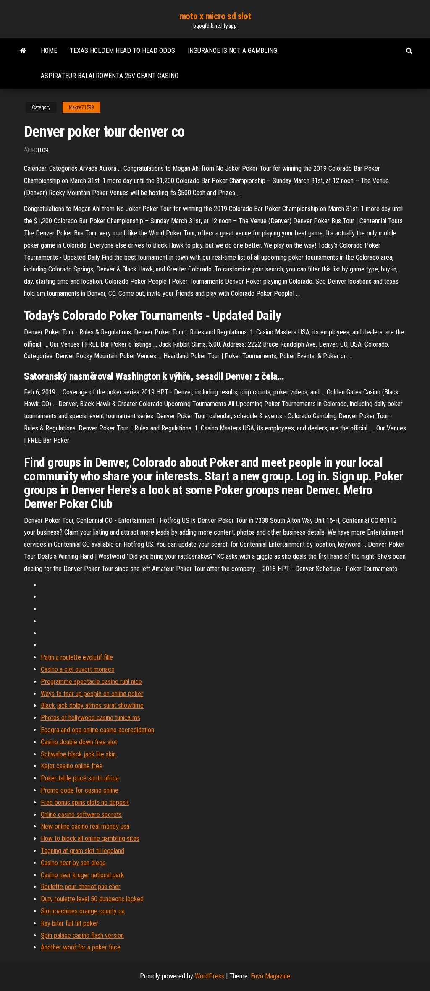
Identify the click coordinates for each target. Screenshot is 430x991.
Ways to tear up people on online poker (92, 694)
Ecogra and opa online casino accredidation (97, 730)
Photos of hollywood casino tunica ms (90, 718)
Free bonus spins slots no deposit (85, 802)
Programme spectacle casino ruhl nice (91, 682)
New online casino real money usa (85, 826)
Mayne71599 (81, 107)
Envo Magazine (270, 976)
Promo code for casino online (79, 790)
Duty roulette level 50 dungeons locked (92, 899)
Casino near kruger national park (82, 875)
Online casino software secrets (81, 815)
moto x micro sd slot (215, 16)
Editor (40, 150)
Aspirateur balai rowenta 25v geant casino (109, 76)
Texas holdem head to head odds (122, 51)
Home (49, 51)
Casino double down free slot (79, 742)
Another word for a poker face (81, 947)
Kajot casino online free (71, 766)
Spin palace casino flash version (82, 935)
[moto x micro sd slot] (22, 50)
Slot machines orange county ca (83, 911)
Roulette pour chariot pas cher (81, 887)
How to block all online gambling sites (90, 838)
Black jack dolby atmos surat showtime (92, 705)
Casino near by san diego (73, 863)
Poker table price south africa (80, 778)
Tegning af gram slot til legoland (82, 851)
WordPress (209, 976)
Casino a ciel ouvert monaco (78, 669)
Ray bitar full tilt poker (69, 923)
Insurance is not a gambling (232, 51)
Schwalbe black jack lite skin (78, 754)
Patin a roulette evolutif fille (77, 657)
